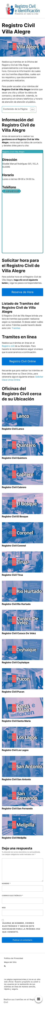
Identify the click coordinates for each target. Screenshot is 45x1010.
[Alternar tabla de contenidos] (31, 109)
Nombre (6, 883)
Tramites (16, 328)
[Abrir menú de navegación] (5, 966)
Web (4, 908)
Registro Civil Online (22, 361)
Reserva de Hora (22, 292)
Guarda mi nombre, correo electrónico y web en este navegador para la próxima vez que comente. (21, 927)
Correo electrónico (12, 895)
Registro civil (8, 346)
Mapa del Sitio (10, 962)
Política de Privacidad (13, 958)
